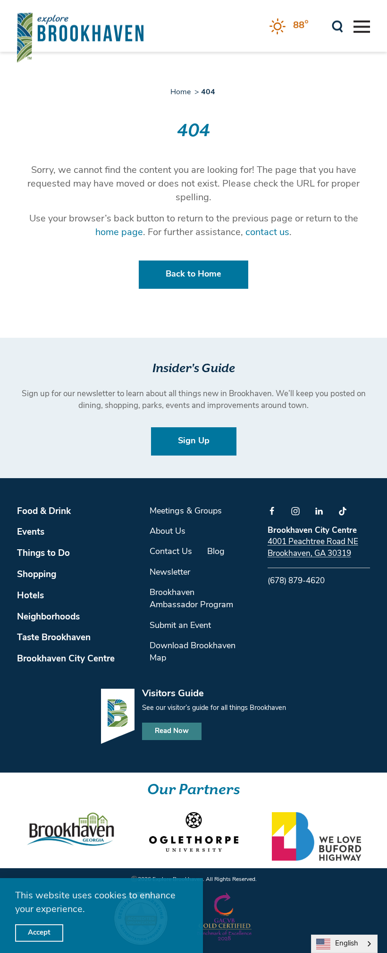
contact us (267, 232)
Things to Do (43, 553)
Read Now (172, 731)
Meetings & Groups (186, 511)
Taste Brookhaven (54, 638)
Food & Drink (44, 511)
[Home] (80, 37)
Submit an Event (180, 626)
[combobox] (344, 944)
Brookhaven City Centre (66, 659)
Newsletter (170, 573)
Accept (39, 933)
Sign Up (194, 441)
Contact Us (171, 552)
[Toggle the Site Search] (337, 26)
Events (30, 532)
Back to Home (193, 274)
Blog (216, 552)
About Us (167, 532)
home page (119, 232)
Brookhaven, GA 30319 (309, 554)
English (346, 943)
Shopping (36, 574)
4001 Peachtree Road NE (313, 542)
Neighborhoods (48, 617)
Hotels (30, 596)
